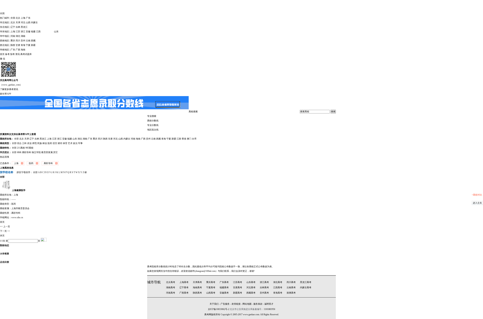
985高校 (29, 147)
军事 (80, 143)
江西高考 (277, 287)
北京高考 (170, 282)
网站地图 (246, 304)
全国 (13, 18)
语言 (55, 143)
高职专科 (26, 152)
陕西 (13, 45)
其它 (55, 152)
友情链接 (236, 304)
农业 (29, 143)
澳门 (189, 138)
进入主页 (477, 203)
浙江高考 (264, 282)
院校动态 (4, 245)
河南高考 (170, 292)
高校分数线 (152, 120)
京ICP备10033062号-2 (218, 309)
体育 (65, 143)
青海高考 (277, 292)
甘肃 (18, 45)
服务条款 (257, 304)
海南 (23, 49)
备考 (7, 54)
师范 (34, 143)
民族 (39, 143)
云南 (28, 40)
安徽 (28, 31)
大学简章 (4, 253)
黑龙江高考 (305, 282)
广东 (28, 18)
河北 (23, 22)
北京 (18, 18)
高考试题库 (26, 54)
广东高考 (224, 282)
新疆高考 (237, 292)
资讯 (17, 54)
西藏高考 (250, 292)
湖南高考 (170, 287)
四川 (18, 40)
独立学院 (36, 152)
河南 (13, 36)
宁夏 (28, 45)
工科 (24, 143)
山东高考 (250, 282)
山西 (28, 22)
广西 (18, 49)
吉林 (18, 27)
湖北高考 (277, 282)
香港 (184, 138)
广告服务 (225, 304)
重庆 (13, 40)
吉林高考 (264, 287)
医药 (50, 143)
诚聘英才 (268, 304)
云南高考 (291, 287)
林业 (44, 143)
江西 (38, 31)
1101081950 (269, 309)
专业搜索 (151, 116)
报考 (12, 54)
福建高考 (224, 287)
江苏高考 (237, 282)
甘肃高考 (237, 287)
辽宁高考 (183, 287)
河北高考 (250, 287)
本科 (19, 152)
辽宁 (13, 27)
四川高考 (291, 282)
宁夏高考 (210, 287)
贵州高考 (264, 292)
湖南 (23, 36)
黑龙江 (24, 27)
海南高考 (197, 287)
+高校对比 (477, 194)
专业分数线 (152, 125)
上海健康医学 (18, 190)
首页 (2, 54)
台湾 (194, 138)
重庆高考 (210, 282)
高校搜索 (193, 111)
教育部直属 (47, 152)
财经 (60, 143)
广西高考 (183, 292)
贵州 (23, 40)
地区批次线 (152, 129)
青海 (23, 45)
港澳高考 (291, 292)
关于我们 (214, 304)
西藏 (33, 40)
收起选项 (4, 157)
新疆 (33, 45)
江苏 (18, 31)
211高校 (21, 147)
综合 (19, 143)
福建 (33, 31)
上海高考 (183, 282)
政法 (75, 143)
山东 (56, 31)
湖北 (18, 36)
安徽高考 (224, 292)
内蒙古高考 (305, 287)
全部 (16, 138)
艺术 (70, 143)
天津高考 (197, 282)
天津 (18, 22)
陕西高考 (197, 292)
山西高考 (210, 292)
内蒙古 (34, 22)
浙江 (23, 31)
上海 (23, 18)
